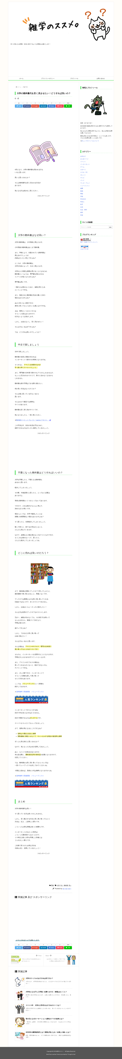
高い (70, 885)
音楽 (81, 215)
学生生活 (83, 199)
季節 (52, 885)
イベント (83, 161)
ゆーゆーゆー (67, 888)
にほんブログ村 (84, 249)
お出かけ (83, 156)
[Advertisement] (61, 62)
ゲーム (82, 167)
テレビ (82, 177)
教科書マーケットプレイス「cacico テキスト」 (32, 420)
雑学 (81, 212)
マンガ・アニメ (85, 183)
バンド (82, 180)
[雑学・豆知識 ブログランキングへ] (85, 239)
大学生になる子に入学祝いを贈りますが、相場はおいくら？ (46, 992)
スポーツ (83, 169)
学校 (81, 196)
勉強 (81, 191)
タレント (83, 175)
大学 (58, 885)
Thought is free (71, 1054)
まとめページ (84, 159)
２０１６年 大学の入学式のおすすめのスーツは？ (43, 1005)
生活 (81, 207)
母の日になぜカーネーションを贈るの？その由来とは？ (45, 1019)
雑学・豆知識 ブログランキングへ (89, 242)
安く (61, 885)
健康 (81, 188)
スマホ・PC (83, 172)
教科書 (66, 885)
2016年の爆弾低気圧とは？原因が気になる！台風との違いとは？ (48, 1032)
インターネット (85, 164)
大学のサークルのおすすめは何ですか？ (39, 978)
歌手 (81, 204)
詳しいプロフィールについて (90, 141)
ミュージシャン (85, 185)
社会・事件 (83, 210)
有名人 (82, 201)
